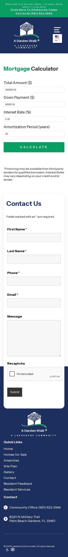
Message (14, 316)
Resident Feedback (18, 484)
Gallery (9, 472)
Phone (13, 273)
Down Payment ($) (19, 97)
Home (8, 449)
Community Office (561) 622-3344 (35, 507)
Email (12, 295)
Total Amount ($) (18, 83)
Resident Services (17, 489)
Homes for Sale (15, 455)
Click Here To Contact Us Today (34, 9)
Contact (10, 478)
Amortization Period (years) (27, 127)
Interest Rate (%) (17, 112)
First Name (17, 229)
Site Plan (10, 466)
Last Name (16, 251)
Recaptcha (16, 363)
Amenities (11, 460)
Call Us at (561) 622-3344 (34, 13)
